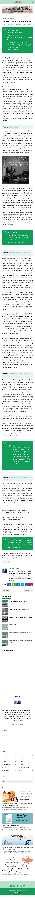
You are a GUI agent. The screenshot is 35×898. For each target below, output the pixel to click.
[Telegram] (18, 584)
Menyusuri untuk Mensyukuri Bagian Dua (20, 641)
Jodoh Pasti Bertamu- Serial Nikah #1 (20, 618)
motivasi (6, 761)
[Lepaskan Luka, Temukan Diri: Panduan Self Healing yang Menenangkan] (17, 867)
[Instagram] (21, 886)
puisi (22, 770)
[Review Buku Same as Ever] (17, 823)
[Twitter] (14, 584)
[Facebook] (9, 584)
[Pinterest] (31, 584)
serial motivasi (25, 767)
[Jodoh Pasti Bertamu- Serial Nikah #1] (5, 619)
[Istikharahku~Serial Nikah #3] (5, 603)
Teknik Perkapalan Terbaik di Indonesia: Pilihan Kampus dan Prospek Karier (17, 804)
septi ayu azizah (14, 568)
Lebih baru (6, 591)
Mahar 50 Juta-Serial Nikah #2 (19, 609)
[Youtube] (24, 886)
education (6, 756)
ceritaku (23, 756)
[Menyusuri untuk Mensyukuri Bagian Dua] (5, 643)
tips (22, 758)
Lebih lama (28, 591)
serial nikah (6, 562)
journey (23, 761)
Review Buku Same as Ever (10, 825)
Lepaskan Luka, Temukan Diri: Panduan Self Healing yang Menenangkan (16, 870)
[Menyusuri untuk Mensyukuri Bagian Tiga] (5, 635)
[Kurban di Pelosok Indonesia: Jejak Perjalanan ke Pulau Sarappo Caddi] (17, 845)
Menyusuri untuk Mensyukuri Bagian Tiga (20, 634)
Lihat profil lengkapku (17, 724)
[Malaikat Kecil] (5, 627)
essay (5, 758)
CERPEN (6, 767)
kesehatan (7, 770)
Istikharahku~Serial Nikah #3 (18, 601)
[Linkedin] (27, 584)
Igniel (20, 892)
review (22, 764)
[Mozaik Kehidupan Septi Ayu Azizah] (17, 2)
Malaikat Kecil (13, 127)
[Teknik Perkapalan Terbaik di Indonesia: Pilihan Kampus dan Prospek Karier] (17, 801)
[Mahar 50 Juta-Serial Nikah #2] (5, 611)
